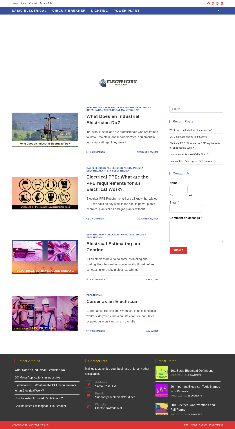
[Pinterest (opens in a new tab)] (213, 3)
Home (15, 3)
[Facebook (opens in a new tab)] (208, 3)
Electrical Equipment (119, 107)
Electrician (94, 107)
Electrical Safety (98, 171)
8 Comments (194, 375)
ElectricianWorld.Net (108, 408)
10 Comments (195, 414)
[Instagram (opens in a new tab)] (217, 3)
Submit (178, 250)
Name (174, 183)
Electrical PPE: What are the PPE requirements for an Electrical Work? (117, 183)
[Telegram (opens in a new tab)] (221, 3)
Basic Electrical (98, 168)
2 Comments (97, 219)
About (23, 3)
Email (174, 202)
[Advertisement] (117, 42)
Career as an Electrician (112, 301)
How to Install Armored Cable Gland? (189, 154)
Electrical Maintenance (122, 110)
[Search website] (219, 11)
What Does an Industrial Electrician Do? (190, 130)
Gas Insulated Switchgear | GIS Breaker (190, 161)
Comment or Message (185, 217)
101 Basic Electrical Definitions (192, 370)
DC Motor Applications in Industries (188, 136)
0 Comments (97, 152)
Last (189, 195)
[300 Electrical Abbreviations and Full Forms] (162, 409)
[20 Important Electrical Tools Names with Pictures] (162, 390)
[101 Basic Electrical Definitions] (162, 372)
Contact (33, 3)
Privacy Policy (47, 3)
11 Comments (195, 396)
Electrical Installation (102, 234)
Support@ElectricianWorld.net (115, 397)
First (171, 195)
